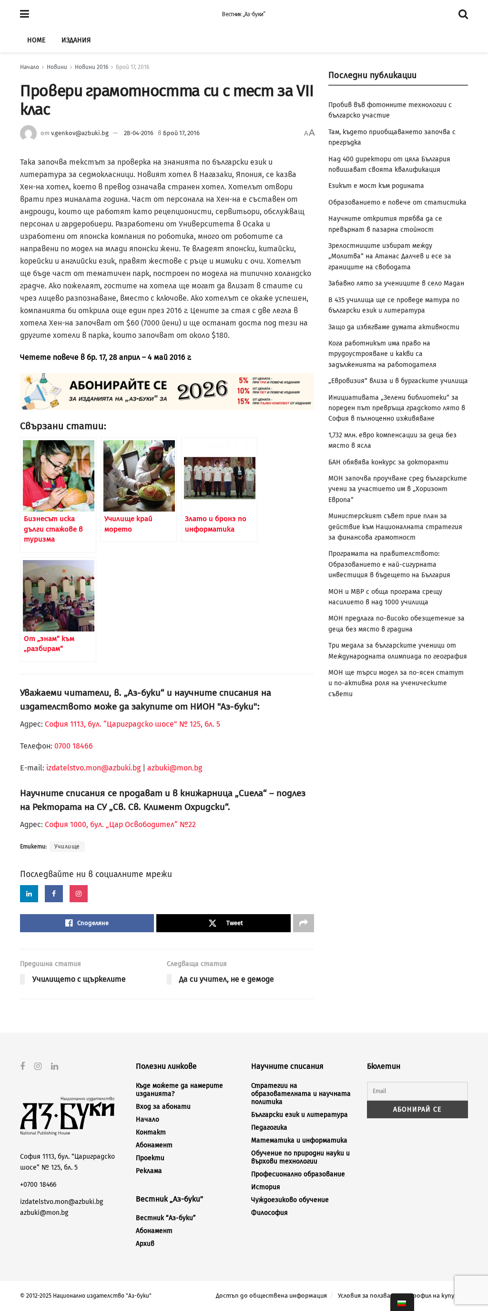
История (265, 1187)
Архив (145, 1244)
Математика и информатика (299, 1140)
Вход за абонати (163, 1107)
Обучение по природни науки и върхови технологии (300, 1157)
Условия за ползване (367, 1295)
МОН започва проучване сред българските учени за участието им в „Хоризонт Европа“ (397, 489)
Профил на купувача (438, 1295)
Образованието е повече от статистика (397, 202)
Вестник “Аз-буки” (166, 1218)
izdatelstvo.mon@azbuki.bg (93, 767)
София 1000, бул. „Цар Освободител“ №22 (120, 824)
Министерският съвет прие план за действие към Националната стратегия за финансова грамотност (395, 527)
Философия (269, 1213)
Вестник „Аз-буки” (243, 14)
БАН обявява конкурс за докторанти (388, 462)
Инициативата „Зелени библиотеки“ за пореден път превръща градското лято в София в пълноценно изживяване (396, 408)
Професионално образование (298, 1174)
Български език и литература (299, 1115)
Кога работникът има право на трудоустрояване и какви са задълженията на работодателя (382, 354)
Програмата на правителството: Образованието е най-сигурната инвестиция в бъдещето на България (389, 564)
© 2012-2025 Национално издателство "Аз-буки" (86, 1295)
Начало (29, 67)
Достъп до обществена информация (271, 1295)
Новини (57, 67)
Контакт (151, 1132)
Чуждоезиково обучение (290, 1200)
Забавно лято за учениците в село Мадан (396, 283)
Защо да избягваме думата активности (393, 327)
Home (36, 40)
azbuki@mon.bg (174, 767)
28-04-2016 (138, 133)
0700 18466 (73, 745)
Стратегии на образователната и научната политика (301, 1094)
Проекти (150, 1158)
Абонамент (154, 1145)
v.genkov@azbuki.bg (80, 133)
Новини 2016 (91, 67)
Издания (76, 40)
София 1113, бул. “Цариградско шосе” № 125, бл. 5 (131, 724)
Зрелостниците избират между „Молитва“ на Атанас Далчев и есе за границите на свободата (389, 256)
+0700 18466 (38, 1185)
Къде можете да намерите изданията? (179, 1090)
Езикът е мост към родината (376, 186)
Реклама (149, 1171)
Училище (67, 846)
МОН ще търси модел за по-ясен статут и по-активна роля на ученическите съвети (396, 683)
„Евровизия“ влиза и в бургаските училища (398, 381)
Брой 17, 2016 (132, 67)
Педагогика (269, 1128)
